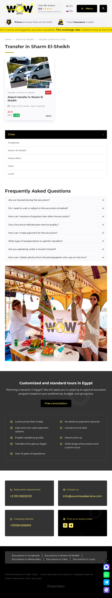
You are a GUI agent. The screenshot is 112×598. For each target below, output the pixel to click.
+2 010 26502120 (21, 496)
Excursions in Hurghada (26, 555)
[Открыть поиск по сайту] (103, 8)
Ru (71, 11)
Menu (89, 8)
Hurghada (13, 142)
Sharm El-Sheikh (17, 150)
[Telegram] (71, 525)
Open (48, 116)
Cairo (11, 166)
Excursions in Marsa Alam (26, 559)
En (71, 6)
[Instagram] (65, 525)
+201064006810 (20, 525)
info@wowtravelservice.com (82, 496)
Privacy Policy (56, 586)
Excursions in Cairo (57, 559)
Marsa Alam (14, 158)
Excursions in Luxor (84, 559)
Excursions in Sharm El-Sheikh (62, 555)
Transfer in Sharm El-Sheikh (21, 92)
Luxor (11, 173)
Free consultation (56, 403)
